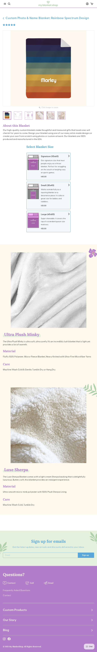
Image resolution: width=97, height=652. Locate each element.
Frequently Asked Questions (16, 590)
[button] (9, 25)
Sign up (85, 555)
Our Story (9, 620)
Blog (6, 630)
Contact (7, 595)
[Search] (9, 4)
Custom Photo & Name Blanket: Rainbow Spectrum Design (47, 18)
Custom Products (15, 610)
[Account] (87, 4)
